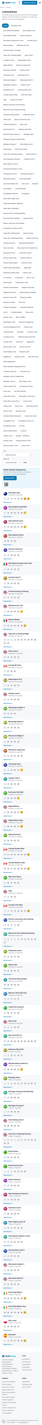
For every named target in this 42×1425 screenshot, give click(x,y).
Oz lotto (22, 426)
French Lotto (27, 401)
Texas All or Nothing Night (12, 55)
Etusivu (2, 7)
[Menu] (40, 2)
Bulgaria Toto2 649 (28, 287)
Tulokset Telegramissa (9, 1408)
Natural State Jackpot (10, 263)
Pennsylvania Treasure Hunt (12, 228)
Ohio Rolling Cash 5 (26, 144)
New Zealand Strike (9, 35)
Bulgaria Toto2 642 (9, 292)
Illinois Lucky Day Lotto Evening (14, 105)
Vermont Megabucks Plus (11, 327)
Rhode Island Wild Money (11, 268)
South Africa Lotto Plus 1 (27, 396)
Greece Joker (7, 282)
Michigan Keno (29, 134)
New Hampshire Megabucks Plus (14, 366)
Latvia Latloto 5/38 (9, 386)
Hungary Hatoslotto (10, 307)
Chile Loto (21, 302)
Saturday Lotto (16, 26)
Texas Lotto (29, 312)
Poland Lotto (27, 273)
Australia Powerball (26, 307)
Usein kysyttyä (6, 1413)
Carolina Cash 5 (32, 40)
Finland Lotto (7, 436)
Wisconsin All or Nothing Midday (14, 213)
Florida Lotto (28, 327)
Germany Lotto (21, 411)
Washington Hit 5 (23, 75)
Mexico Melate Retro (10, 431)
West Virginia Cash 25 (10, 164)
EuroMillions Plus (9, 421)
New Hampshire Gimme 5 (11, 159)
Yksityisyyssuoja (27, 1384)
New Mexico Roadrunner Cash (13, 40)
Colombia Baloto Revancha (12, 416)
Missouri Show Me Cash (22, 119)
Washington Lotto (9, 322)
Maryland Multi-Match (26, 243)
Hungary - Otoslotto (22, 436)
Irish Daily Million (25, 179)
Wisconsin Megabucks (26, 322)
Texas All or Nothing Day (11, 233)
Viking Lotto (7, 406)
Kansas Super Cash (9, 347)
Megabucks (30, 342)
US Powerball (26, 1362)
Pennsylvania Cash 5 (10, 174)
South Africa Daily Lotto (11, 198)
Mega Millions (8, 65)
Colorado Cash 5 (26, 263)
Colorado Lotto (25, 371)
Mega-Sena (27, 268)
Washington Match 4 (10, 85)
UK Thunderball (20, 189)
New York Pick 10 (9, 129)
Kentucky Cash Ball (9, 70)
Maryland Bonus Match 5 (11, 134)
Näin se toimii (26, 1387)
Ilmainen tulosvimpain (9, 1402)
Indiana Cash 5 (26, 85)
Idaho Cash (7, 119)
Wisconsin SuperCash (23, 65)
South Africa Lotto (9, 396)
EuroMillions (26, 1359)
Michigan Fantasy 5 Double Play (14, 139)
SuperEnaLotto (28, 218)
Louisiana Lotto (32, 332)
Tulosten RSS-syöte (8, 1410)
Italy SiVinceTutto (32, 406)
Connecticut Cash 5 (25, 253)
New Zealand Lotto (29, 30)
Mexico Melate (8, 45)
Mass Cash (23, 124)
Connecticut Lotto (31, 416)
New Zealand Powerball (11, 30)
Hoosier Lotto (7, 317)
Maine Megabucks (9, 361)
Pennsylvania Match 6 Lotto (12, 169)
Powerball (20, 332)
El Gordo (23, 431)
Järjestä (6, 459)
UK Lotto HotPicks (20, 391)
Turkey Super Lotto (21, 282)
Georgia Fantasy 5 (9, 243)
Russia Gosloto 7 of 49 (10, 445)
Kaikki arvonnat (27, 1370)
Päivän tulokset (7, 1384)
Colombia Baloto (16, 312)
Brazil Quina (7, 149)
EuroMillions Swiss (9, 426)
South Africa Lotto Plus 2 (11, 401)
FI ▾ (19, 2)
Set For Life (30, 278)
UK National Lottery (26, 386)
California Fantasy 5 (10, 124)
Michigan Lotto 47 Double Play (13, 376)
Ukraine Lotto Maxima (10, 287)
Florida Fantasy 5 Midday (27, 292)
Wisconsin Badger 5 (9, 80)
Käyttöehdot (26, 1382)
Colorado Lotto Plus (9, 371)
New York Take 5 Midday (11, 218)
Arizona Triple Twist (10, 258)
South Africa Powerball (10, 208)
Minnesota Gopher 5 (27, 174)
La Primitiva (7, 278)
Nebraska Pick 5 (8, 90)
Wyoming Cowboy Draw (11, 273)
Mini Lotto (25, 184)
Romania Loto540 (25, 297)
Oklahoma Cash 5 (29, 114)
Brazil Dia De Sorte (21, 149)
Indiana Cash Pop (32, 238)
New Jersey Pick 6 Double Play (27, 248)
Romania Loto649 (9, 302)
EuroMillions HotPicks (10, 194)
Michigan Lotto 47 (9, 381)
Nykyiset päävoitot (8, 1390)
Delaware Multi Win (24, 129)
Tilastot (4, 1405)
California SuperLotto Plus (26, 337)
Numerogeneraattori (8, 1397)
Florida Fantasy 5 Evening (11, 50)
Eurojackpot (25, 194)
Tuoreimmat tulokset (8, 1382)
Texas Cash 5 (29, 55)
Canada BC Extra (8, 60)
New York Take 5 (26, 95)
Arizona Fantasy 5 (26, 258)
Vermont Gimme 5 (26, 35)
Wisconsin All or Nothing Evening (14, 110)
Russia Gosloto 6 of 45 (23, 440)
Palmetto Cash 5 (29, 159)
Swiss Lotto (19, 406)
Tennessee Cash (8, 75)
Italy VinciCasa (28, 233)
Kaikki (5, 26)
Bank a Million (20, 317)
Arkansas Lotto (20, 357)
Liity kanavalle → (10, 478)
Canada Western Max (10, 95)
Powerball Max (8, 332)
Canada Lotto (7, 342)
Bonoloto (35, 184)
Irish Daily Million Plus (10, 184)
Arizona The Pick (25, 347)
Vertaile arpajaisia (8, 1400)
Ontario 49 (19, 342)
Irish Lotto (6, 391)
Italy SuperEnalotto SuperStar (13, 203)
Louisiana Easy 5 (8, 337)
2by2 (5, 100)
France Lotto (25, 445)
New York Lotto (33, 357)
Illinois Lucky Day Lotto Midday (13, 223)
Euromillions (7, 189)
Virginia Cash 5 (25, 70)
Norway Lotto (8, 440)
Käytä (25, 462)
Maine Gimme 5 (31, 154)
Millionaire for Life (23, 45)
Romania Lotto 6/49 (9, 297)
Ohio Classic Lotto (25, 381)
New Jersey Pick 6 (9, 253)
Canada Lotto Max (16, 100)
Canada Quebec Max (24, 90)
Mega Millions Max (24, 60)
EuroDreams (19, 278)
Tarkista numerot (30, 3)
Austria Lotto (7, 411)
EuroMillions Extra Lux (25, 421)
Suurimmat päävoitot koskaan (8, 1393)
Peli (4, 451)
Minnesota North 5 (9, 179)
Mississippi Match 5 (26, 80)
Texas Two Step (8, 248)
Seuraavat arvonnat (8, 1387)
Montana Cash (24, 352)
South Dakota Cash (9, 352)
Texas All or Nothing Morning (13, 238)
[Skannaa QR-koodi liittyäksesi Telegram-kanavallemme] (6, 484)
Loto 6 (5, 312)
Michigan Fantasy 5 (9, 144)
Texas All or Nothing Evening (13, 154)
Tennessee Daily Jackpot (11, 114)
